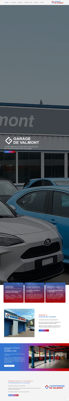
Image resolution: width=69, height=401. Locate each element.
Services (20, 2)
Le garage (13, 2)
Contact (42, 2)
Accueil (7, 2)
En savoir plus (44, 330)
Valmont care (28, 2)
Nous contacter (9, 151)
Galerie (36, 2)
